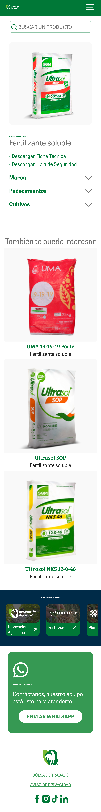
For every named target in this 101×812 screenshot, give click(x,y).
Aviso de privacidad (50, 784)
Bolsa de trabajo (50, 775)
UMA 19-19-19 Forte (50, 346)
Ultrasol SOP (50, 457)
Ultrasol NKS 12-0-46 (50, 568)
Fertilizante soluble (40, 142)
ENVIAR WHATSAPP (50, 716)
